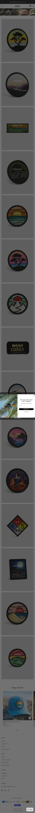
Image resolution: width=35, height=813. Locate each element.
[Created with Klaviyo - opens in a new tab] (17, 418)
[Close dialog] (34, 395)
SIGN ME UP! (26, 409)
